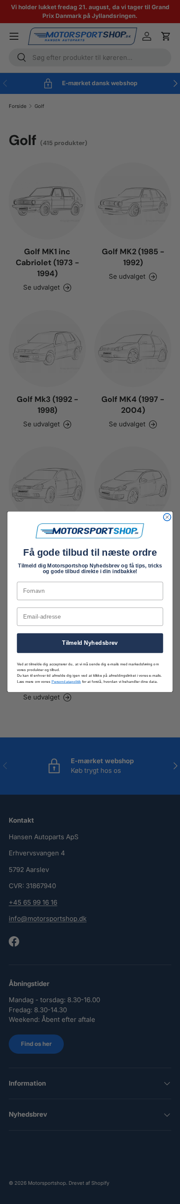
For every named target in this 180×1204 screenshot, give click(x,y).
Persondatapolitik (66, 682)
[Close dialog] (167, 517)
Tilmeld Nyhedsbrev (90, 643)
